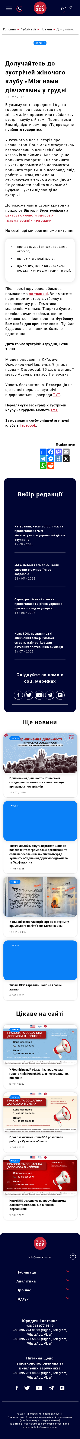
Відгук (22, 1299)
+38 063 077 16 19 (40, 1325)
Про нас (23, 1290)
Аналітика (26, 1281)
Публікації (26, 1272)
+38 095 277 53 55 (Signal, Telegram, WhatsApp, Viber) (40, 1341)
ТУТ (56, 395)
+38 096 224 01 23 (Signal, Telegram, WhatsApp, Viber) (40, 1332)
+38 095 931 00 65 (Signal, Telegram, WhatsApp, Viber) (40, 1375)
